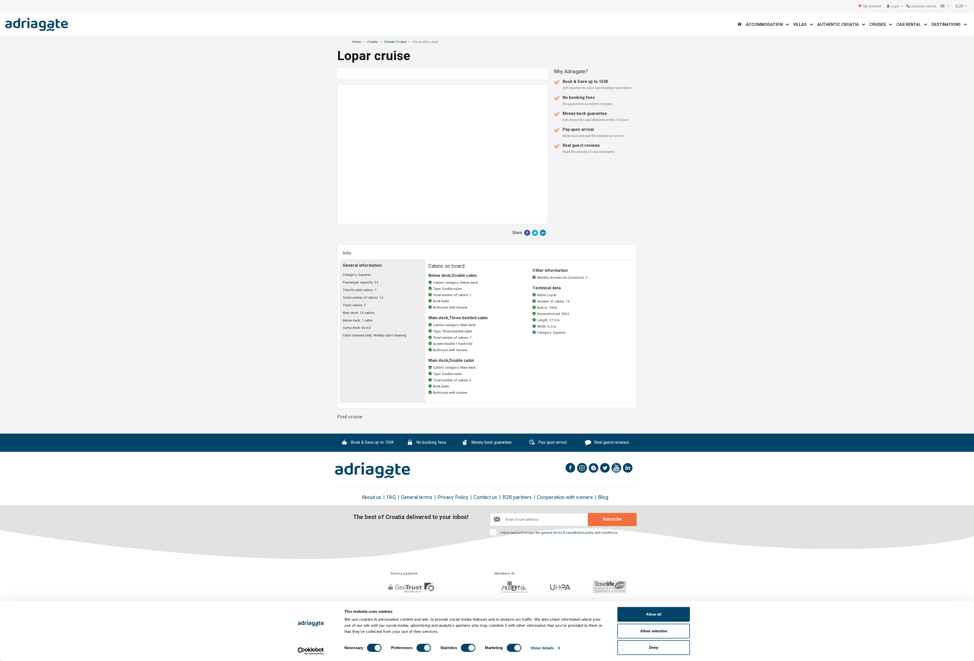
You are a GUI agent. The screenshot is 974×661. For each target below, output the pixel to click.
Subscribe (612, 519)
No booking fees (430, 442)
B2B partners (517, 497)
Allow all (653, 614)
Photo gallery (373, 73)
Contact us (485, 497)
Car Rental (910, 24)
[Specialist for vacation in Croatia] (373, 470)
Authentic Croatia (839, 24)
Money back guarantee (491, 442)
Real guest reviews (611, 442)
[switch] (423, 648)
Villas (801, 24)
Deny (653, 647)
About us (371, 497)
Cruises (879, 24)
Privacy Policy (453, 497)
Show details (542, 648)
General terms (416, 497)
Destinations (948, 24)
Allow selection (653, 631)
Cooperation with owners (565, 497)
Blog (603, 497)
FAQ (391, 497)
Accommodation (766, 24)
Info (442, 73)
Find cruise (512, 73)
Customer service (923, 6)
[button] (944, 6)
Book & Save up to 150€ (372, 442)
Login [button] (895, 6)
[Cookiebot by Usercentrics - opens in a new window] (311, 651)
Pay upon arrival (552, 442)
